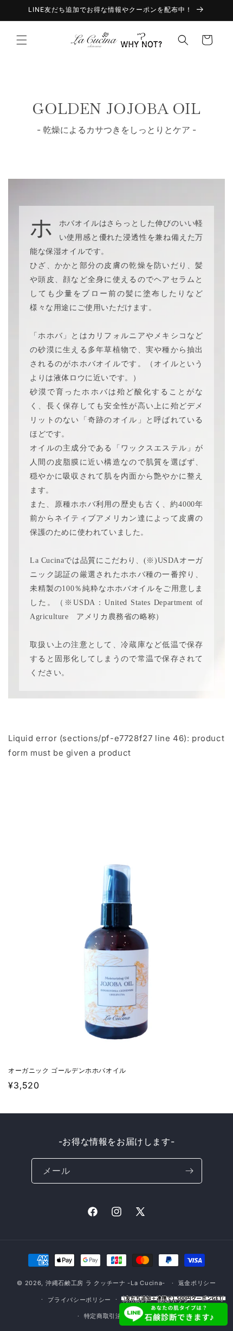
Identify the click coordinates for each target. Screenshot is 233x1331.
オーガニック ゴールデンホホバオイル (67, 1070)
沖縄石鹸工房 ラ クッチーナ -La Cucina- (105, 1283)
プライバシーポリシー (79, 1299)
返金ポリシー (197, 1283)
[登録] (190, 1171)
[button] (22, 40)
